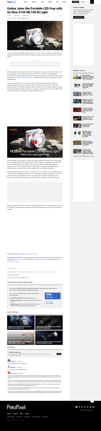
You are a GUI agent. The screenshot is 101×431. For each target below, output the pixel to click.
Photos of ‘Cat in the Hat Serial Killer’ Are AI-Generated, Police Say (88, 118)
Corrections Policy (27, 416)
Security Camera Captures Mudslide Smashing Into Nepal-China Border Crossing (87, 151)
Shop (57, 2)
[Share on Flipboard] (21, 18)
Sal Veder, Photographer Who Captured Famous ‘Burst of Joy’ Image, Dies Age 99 (88, 85)
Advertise (15, 413)
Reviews (34, 2)
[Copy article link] (28, 18)
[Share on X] (13, 18)
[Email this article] (26, 18)
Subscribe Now (79, 17)
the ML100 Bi (37, 53)
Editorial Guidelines (11, 416)
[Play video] (35, 142)
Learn (42, 2)
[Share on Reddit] (8, 18)
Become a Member (14, 293)
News (25, 2)
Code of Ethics (19, 416)
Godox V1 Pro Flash (19, 259)
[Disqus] (35, 376)
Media (50, 2)
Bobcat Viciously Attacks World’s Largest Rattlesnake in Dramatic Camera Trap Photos (88, 77)
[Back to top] (92, 400)
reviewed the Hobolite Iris (24, 77)
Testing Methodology (36, 416)
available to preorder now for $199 (28, 254)
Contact (9, 413)
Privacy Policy (45, 416)
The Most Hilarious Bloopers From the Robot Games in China (87, 93)
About (64, 2)
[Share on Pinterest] (23, 18)
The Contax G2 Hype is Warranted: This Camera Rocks (87, 125)
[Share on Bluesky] (18, 18)
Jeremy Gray (25, 15)
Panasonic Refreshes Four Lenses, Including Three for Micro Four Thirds (87, 110)
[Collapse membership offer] (60, 288)
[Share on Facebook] (11, 18)
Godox (9, 53)
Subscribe (75, 1)
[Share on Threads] (16, 18)
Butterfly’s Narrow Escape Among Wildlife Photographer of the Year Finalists (87, 143)
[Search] (92, 2)
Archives (27, 413)
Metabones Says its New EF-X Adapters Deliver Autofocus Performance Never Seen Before (87, 134)
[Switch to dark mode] (88, 2)
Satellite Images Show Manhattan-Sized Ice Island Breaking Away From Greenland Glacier (88, 101)
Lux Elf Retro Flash (38, 259)
